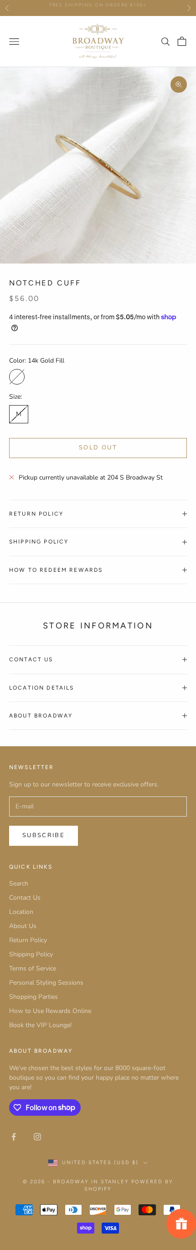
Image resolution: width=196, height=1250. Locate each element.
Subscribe (43, 835)
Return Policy (28, 940)
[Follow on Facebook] (13, 1136)
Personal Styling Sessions (46, 982)
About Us (22, 926)
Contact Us (25, 897)
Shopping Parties (33, 996)
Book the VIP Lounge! (40, 1025)
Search (18, 883)
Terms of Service (32, 968)
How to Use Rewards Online (50, 1011)
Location (21, 911)
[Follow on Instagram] (37, 1136)
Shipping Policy (31, 954)
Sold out (98, 447)
